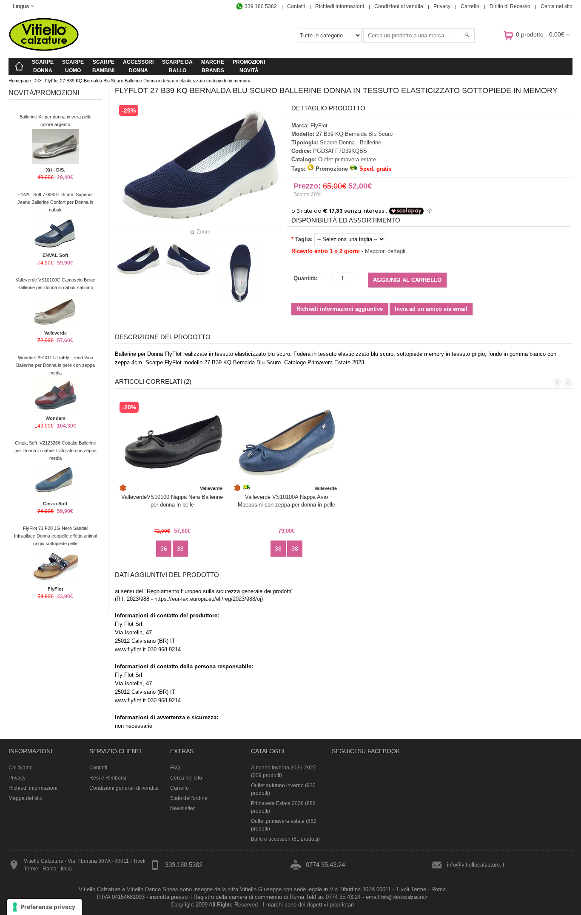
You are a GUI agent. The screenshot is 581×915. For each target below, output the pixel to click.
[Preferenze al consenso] (44, 907)
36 (163, 548)
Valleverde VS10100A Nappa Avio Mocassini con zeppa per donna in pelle (286, 501)
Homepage (20, 80)
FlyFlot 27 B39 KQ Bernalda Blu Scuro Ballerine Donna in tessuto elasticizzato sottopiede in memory (148, 80)
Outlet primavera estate (347, 159)
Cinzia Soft (55, 503)
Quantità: (305, 278)
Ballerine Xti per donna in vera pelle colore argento (55, 120)
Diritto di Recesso (510, 6)
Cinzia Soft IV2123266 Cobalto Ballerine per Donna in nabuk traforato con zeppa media (55, 450)
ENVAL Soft (55, 255)
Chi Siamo (21, 768)
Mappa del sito (26, 798)
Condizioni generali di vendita (124, 788)
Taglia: (304, 239)
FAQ (175, 768)
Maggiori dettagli (385, 251)
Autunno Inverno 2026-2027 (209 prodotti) (283, 771)
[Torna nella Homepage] (19, 66)
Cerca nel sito (556, 6)
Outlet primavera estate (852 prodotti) (283, 825)
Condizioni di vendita (398, 6)
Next (567, 382)
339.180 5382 (260, 6)
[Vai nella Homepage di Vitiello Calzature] (44, 49)
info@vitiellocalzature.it (475, 865)
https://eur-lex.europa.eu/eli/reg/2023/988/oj (207, 599)
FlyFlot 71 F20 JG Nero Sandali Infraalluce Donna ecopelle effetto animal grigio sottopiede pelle (55, 536)
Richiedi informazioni (339, 6)
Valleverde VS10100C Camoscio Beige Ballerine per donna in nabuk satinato (55, 283)
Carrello (470, 6)
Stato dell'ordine (189, 798)
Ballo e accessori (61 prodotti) (285, 839)
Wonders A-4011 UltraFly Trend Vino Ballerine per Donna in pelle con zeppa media (55, 365)
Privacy (441, 6)
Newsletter (182, 808)
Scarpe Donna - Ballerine (350, 142)
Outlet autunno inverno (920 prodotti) (283, 789)
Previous (557, 382)
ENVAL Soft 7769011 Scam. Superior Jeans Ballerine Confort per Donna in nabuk (55, 202)
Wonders (56, 418)
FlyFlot (55, 588)
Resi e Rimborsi (107, 778)
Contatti (296, 6)
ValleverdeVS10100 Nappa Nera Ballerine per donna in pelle (172, 501)
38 (180, 548)
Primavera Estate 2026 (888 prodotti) (283, 807)
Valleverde (55, 332)
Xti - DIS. (55, 169)
